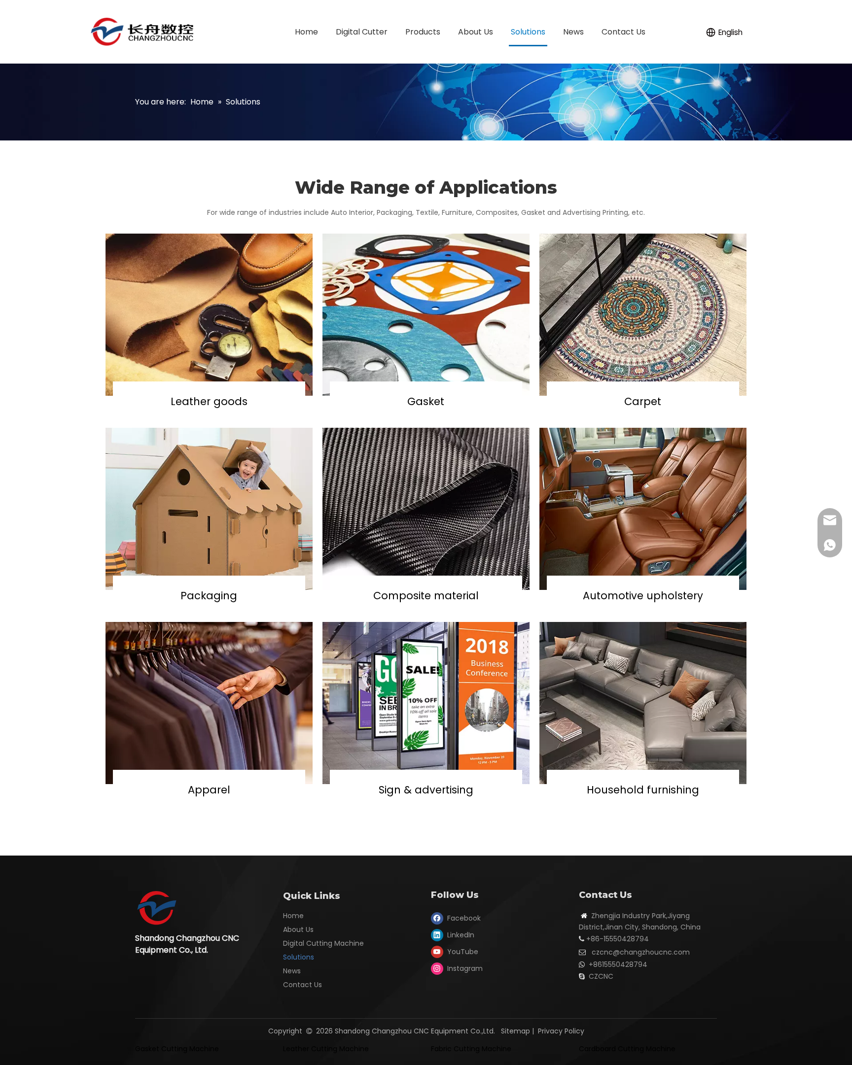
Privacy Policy (561, 1031)
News (292, 971)
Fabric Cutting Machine (471, 1049)
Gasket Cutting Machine (177, 1049)
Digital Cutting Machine (323, 943)
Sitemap (515, 1031)
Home (293, 916)
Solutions (298, 957)
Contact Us (302, 985)
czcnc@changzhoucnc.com (641, 952)
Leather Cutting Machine (326, 1049)
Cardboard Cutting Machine (627, 1049)
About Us (298, 929)
